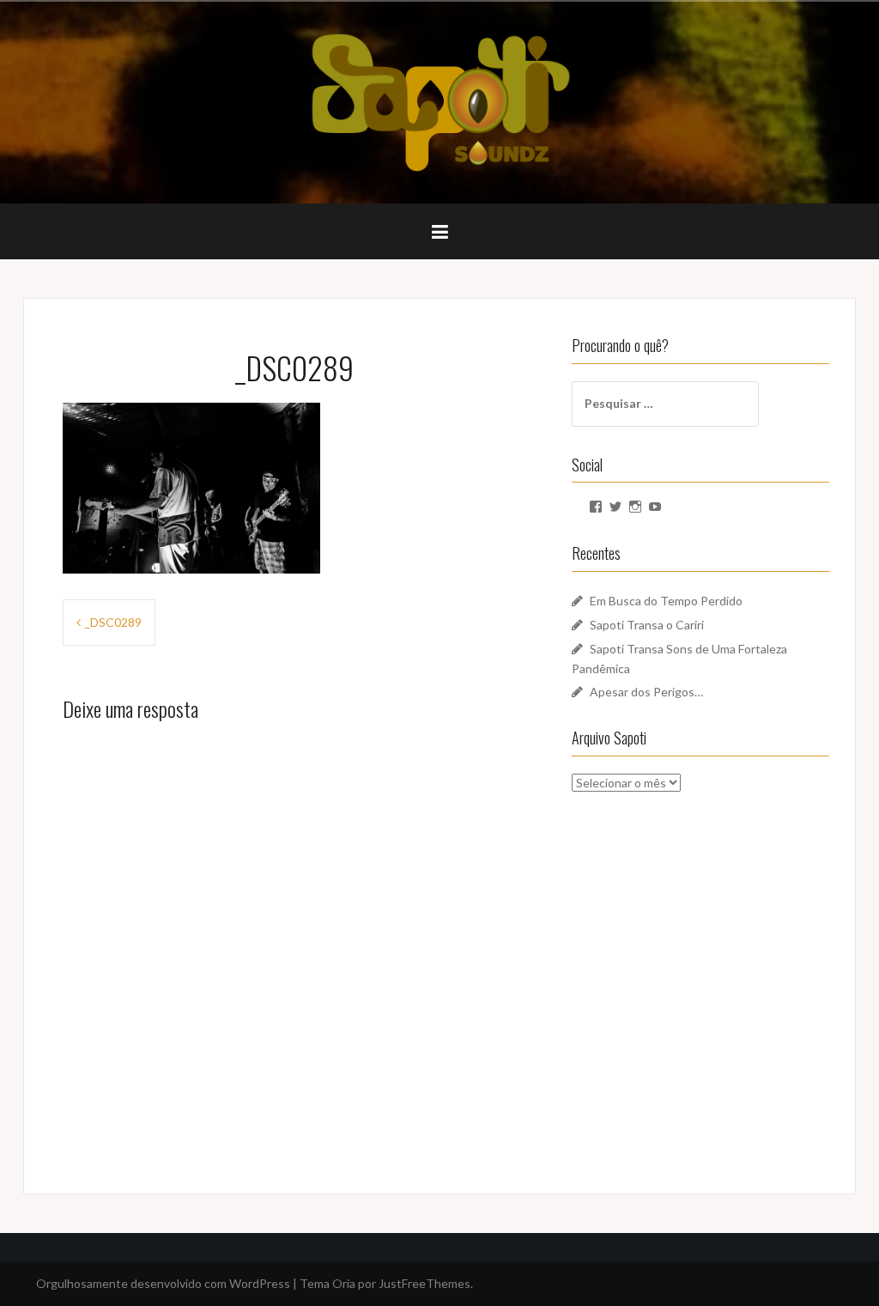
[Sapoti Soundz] (440, 101)
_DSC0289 (113, 622)
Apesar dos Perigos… (646, 691)
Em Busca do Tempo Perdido (666, 600)
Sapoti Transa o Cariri (647, 624)
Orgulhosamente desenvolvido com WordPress (163, 1283)
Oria (343, 1283)
